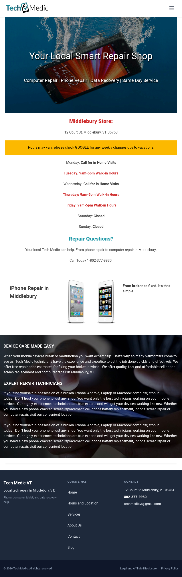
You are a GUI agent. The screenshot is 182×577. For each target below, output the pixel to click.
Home (72, 492)
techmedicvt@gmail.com (142, 504)
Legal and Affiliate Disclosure (138, 568)
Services (74, 514)
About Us (74, 525)
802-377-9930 (135, 497)
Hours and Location (82, 503)
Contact (73, 536)
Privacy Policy (169, 568)
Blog (71, 547)
